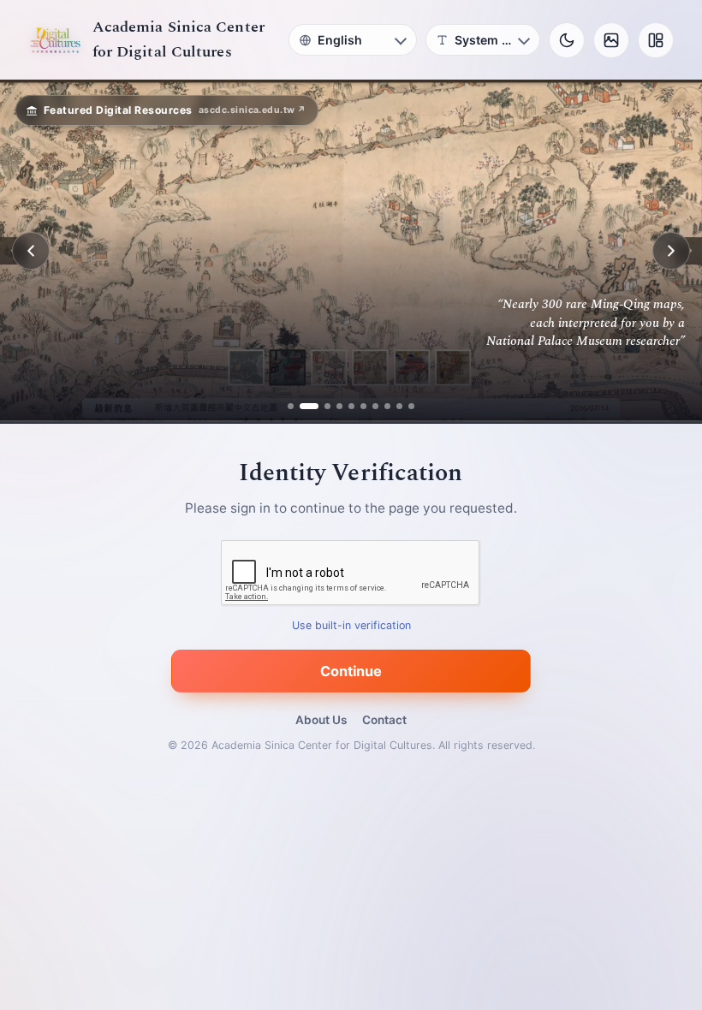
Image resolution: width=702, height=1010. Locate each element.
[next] (671, 251)
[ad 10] (411, 406)
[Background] (611, 40)
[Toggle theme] (567, 40)
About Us (321, 720)
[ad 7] (375, 406)
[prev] (31, 251)
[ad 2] (303, 406)
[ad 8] (387, 406)
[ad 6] (363, 406)
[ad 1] (291, 406)
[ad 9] (399, 406)
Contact (384, 720)
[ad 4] (339, 406)
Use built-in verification (351, 625)
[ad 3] (321, 406)
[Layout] (656, 40)
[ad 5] (351, 406)
